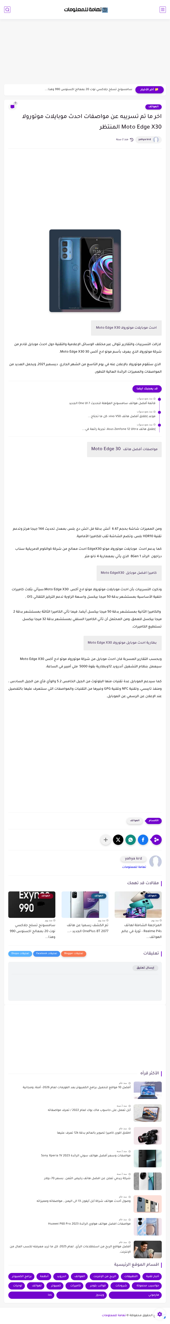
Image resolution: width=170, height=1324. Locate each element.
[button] (143, 840)
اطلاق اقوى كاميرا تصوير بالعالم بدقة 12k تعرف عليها (94, 1133)
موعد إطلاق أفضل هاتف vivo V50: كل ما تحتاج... (121, 416)
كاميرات (75, 1285)
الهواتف (153, 106)
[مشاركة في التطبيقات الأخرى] (106, 840)
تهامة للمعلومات (134, 867)
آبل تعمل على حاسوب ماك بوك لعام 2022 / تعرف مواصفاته (89, 1110)
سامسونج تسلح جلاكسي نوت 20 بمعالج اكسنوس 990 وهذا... (88, 89)
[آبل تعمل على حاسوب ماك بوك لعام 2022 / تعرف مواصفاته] (148, 1113)
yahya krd (144, 139)
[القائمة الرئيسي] (163, 9)
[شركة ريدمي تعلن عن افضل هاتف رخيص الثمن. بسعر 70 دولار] (148, 1181)
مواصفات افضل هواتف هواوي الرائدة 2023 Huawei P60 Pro (89, 1224)
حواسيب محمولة (148, 1285)
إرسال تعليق (145, 968)
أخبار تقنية (152, 1276)
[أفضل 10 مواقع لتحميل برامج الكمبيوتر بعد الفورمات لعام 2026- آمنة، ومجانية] (148, 1090)
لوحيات (17, 1285)
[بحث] (7, 9)
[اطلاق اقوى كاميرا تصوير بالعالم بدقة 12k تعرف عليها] (148, 1136)
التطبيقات (131, 1276)
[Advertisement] (85, 52)
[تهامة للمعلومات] (85, 9)
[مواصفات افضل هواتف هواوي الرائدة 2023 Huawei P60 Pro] (148, 1227)
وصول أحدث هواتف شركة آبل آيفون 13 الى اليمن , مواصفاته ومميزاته (84, 1201)
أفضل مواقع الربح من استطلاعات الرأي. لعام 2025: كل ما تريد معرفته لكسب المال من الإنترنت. (70, 1249)
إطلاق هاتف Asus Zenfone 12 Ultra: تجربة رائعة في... (118, 429)
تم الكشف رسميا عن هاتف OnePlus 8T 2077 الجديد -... (87, 928)
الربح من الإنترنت (105, 1276)
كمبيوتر (56, 1285)
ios (50, 1295)
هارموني (153, 1295)
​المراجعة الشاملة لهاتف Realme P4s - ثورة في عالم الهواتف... (141, 931)
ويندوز (100, 1295)
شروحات (121, 1285)
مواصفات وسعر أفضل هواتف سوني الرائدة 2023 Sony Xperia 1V (86, 1156)
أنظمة (44, 1276)
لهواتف (37, 1285)
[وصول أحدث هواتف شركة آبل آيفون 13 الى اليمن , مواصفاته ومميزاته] (148, 1204)
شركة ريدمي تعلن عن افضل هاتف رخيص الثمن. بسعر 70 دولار (87, 1178)
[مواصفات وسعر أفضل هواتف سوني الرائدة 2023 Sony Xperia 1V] (148, 1158)
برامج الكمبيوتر (22, 1276)
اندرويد (61, 1276)
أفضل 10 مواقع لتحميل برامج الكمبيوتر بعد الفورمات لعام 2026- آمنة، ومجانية (77, 1087)
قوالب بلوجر (98, 1285)
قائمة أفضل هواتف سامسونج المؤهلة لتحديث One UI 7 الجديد (112, 403)
